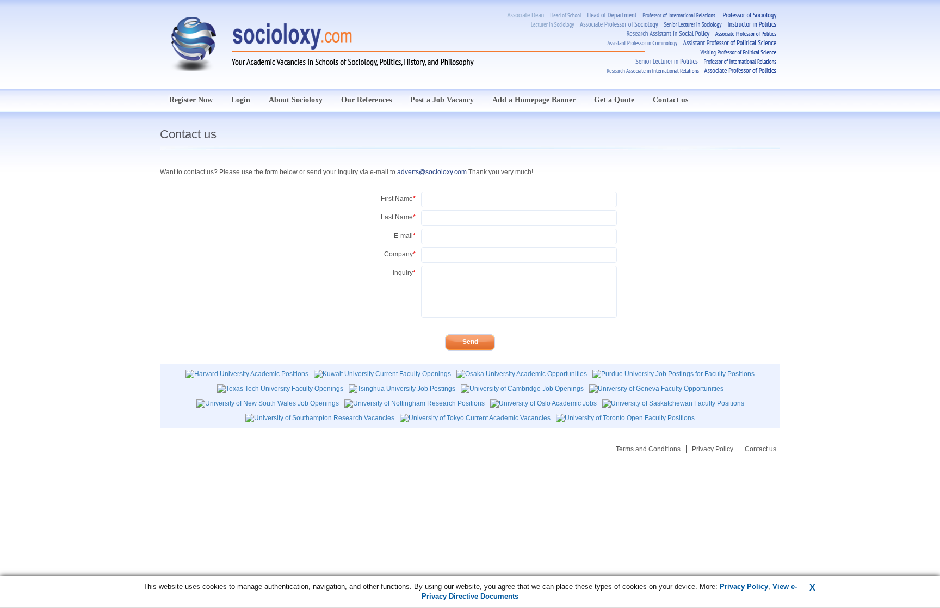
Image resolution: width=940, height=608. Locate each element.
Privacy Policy (712, 449)
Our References (366, 100)
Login (240, 100)
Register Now (191, 100)
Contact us (670, 100)
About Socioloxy (296, 100)
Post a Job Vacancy (442, 100)
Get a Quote (614, 100)
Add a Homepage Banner (534, 100)
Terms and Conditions (648, 449)
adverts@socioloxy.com (432, 172)
